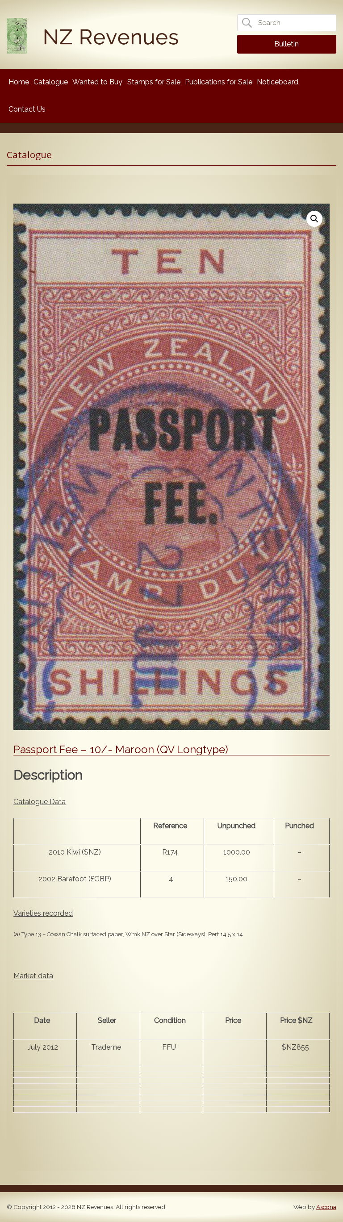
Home (18, 82)
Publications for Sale (218, 82)
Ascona (326, 1206)
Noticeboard (277, 82)
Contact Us (27, 109)
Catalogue (50, 82)
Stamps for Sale (153, 82)
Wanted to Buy (97, 82)
